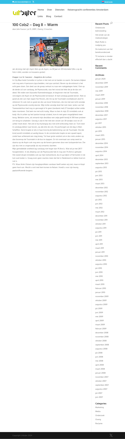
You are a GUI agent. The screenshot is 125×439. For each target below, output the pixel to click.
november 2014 (101, 147)
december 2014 (101, 143)
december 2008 (101, 332)
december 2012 (101, 187)
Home (41, 10)
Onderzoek (99, 415)
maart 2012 (99, 212)
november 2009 (102, 296)
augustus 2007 (101, 389)
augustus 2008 (101, 349)
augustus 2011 (100, 228)
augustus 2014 (101, 151)
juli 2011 (98, 232)
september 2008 (102, 345)
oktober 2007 (100, 381)
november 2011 (101, 220)
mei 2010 (99, 276)
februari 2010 (100, 288)
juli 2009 (98, 308)
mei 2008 (99, 361)
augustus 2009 (101, 304)
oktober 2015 (100, 127)
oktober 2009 (101, 300)
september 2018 (101, 111)
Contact (58, 16)
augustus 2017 (101, 119)
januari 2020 (100, 79)
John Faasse (21, 29)
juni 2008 (99, 357)
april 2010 (99, 280)
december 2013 (101, 159)
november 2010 (101, 256)
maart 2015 (99, 135)
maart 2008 (100, 369)
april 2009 (99, 320)
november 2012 (101, 191)
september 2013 (101, 163)
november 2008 (102, 336)
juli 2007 (98, 393)
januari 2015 (100, 139)
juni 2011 (98, 236)
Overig (40, 29)
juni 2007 (99, 397)
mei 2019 (99, 91)
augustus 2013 (101, 167)
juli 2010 (98, 268)
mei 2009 (99, 316)
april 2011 (99, 244)
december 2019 (101, 83)
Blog (48, 16)
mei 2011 (98, 240)
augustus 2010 (101, 264)
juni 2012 (98, 204)
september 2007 (102, 385)
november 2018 (101, 107)
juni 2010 (99, 272)
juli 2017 (98, 123)
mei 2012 (99, 208)
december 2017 (101, 115)
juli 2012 (98, 200)
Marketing (99, 407)
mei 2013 (99, 179)
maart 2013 (99, 183)
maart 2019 (99, 95)
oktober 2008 (101, 341)
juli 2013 (98, 171)
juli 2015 (98, 131)
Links (40, 16)
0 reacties (48, 29)
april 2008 (99, 365)
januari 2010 (100, 292)
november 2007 (101, 377)
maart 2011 (99, 248)
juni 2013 (98, 175)
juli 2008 (98, 353)
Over (49, 10)
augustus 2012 (101, 195)
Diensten (59, 10)
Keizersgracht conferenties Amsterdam (88, 10)
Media (97, 411)
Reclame (98, 423)
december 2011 (101, 216)
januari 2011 (100, 252)
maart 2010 (99, 284)
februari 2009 (100, 328)
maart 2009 (100, 324)
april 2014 (99, 155)
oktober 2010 (100, 260)
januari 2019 (100, 99)
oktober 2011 (100, 224)
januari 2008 (100, 373)
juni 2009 (99, 312)
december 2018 (101, 103)
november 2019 (101, 87)
